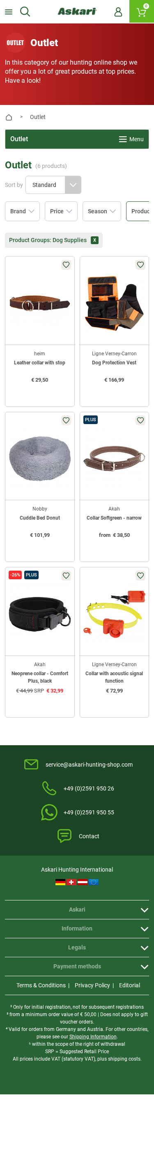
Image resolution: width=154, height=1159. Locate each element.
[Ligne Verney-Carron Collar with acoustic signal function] (114, 614)
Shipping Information (93, 1037)
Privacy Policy (92, 985)
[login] (118, 11)
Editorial (129, 985)
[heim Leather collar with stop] (40, 303)
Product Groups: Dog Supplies (52, 239)
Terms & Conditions (41, 985)
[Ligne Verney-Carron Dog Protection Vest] (114, 303)
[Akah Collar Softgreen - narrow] (114, 459)
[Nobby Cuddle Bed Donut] (40, 459)
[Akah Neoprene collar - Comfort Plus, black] (40, 614)
